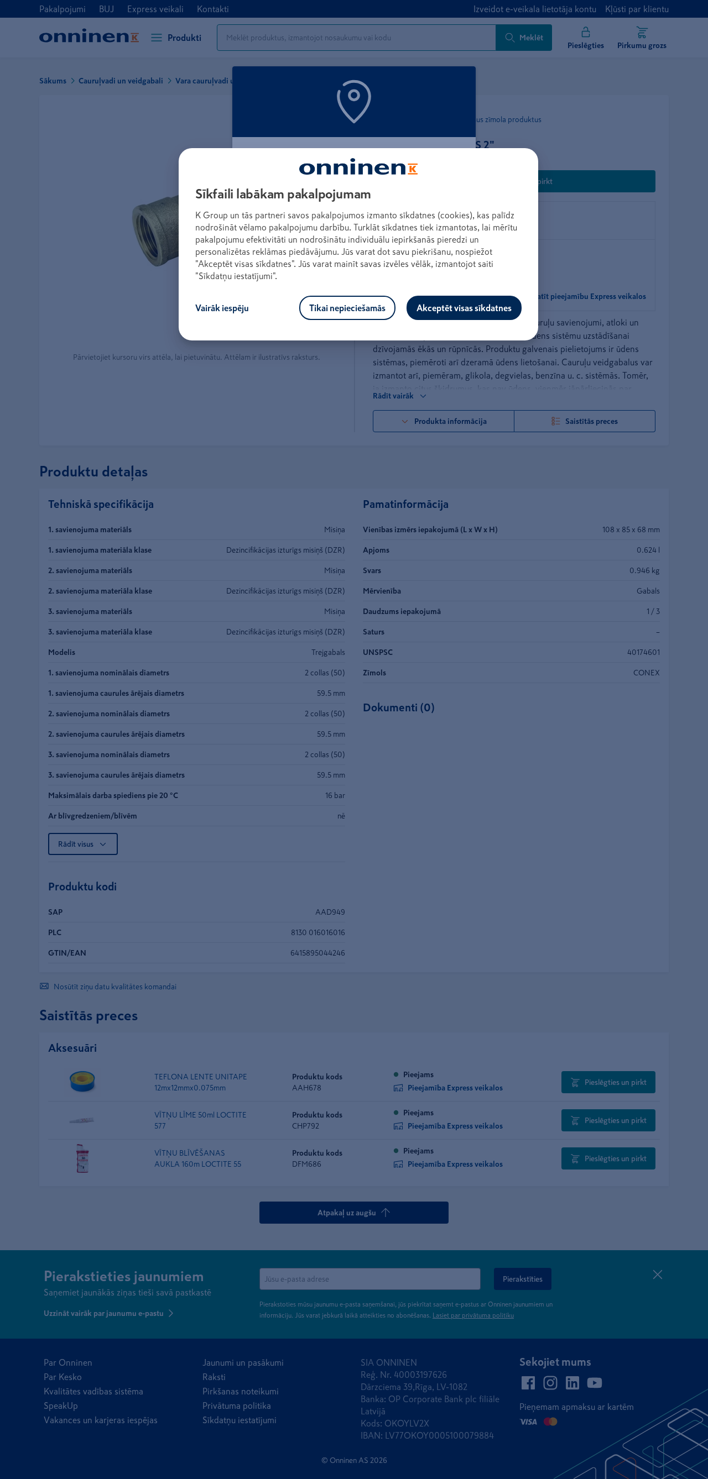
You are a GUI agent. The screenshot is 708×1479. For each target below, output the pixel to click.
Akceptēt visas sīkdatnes (464, 307)
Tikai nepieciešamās (347, 307)
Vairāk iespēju (222, 307)
